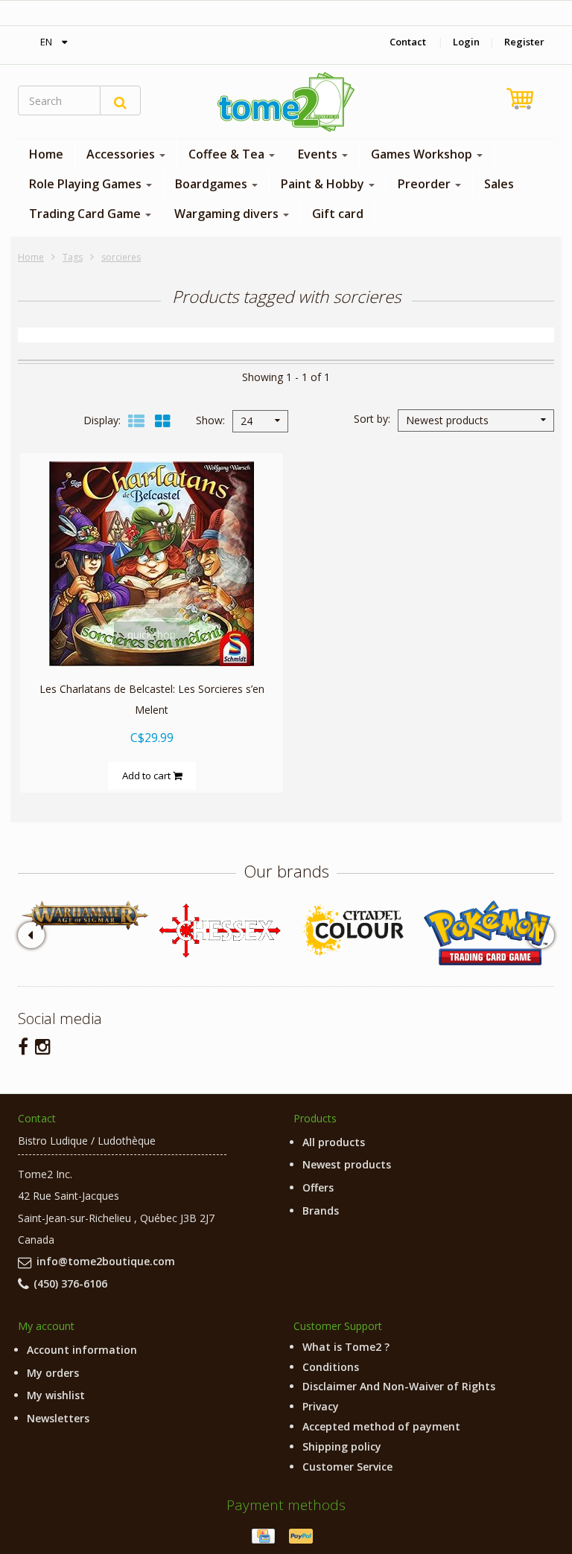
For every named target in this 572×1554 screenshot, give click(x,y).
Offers (318, 1187)
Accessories (122, 154)
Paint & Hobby (324, 184)
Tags (73, 257)
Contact (408, 41)
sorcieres (121, 257)
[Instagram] (43, 1046)
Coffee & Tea (227, 154)
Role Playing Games (86, 184)
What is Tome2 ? (346, 1347)
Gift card (337, 213)
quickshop (151, 634)
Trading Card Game (86, 213)
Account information (82, 1350)
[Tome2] (286, 102)
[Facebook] (23, 1046)
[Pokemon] (487, 933)
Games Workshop (423, 154)
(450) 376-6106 (70, 1283)
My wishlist (56, 1395)
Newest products (346, 1164)
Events (319, 154)
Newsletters (58, 1418)
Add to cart (147, 775)
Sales (499, 184)
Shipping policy (341, 1446)
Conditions (330, 1367)
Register (524, 41)
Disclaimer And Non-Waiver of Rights (398, 1386)
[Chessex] (219, 930)
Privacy (320, 1406)
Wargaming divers (228, 213)
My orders (53, 1373)
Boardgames (212, 184)
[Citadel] (353, 931)
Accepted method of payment (381, 1426)
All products (333, 1142)
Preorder (426, 184)
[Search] (120, 100)
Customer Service (347, 1466)
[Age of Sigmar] (85, 915)
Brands (320, 1210)
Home (46, 154)
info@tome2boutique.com (105, 1261)
